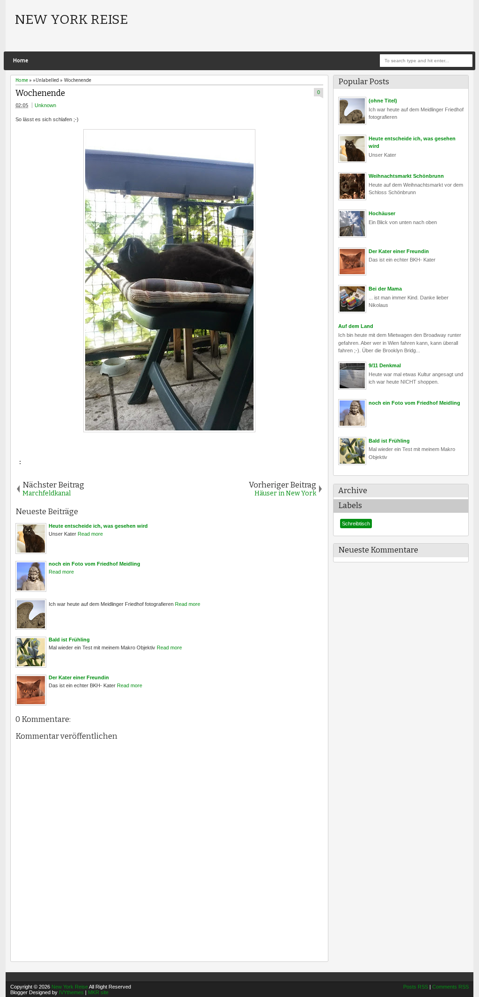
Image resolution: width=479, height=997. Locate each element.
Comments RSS (450, 987)
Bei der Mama (385, 288)
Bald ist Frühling (389, 441)
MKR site (98, 992)
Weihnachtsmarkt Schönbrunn (406, 176)
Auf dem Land (355, 326)
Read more (90, 534)
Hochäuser (382, 213)
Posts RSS (415, 987)
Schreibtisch (356, 523)
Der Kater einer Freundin (399, 251)
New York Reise (71, 19)
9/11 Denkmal (385, 365)
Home (20, 61)
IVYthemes (71, 992)
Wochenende (40, 93)
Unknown (45, 105)
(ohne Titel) (383, 100)
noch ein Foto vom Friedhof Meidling (414, 403)
